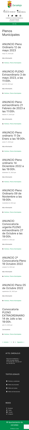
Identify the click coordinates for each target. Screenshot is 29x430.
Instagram (10, 414)
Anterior (5, 342)
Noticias (6, 63)
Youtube (10, 412)
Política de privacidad (13, 384)
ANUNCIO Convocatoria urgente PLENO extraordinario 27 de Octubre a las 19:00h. (12, 228)
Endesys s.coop (14, 428)
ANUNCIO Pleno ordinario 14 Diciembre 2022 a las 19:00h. (13, 164)
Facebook (10, 408)
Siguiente (20, 342)
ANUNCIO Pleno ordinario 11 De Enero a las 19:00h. (14, 135)
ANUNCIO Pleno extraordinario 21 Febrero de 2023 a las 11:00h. (13, 106)
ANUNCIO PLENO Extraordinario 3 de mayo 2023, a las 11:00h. (14, 76)
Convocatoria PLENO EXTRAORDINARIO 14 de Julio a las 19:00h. (13, 315)
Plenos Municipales (15, 63)
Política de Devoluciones (14, 391)
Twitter (10, 410)
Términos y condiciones (13, 381)
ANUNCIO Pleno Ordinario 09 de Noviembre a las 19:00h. (12, 195)
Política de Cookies (12, 388)
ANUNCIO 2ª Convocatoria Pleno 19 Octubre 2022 (14, 260)
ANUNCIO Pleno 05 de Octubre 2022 (14, 286)
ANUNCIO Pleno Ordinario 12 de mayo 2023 (12, 47)
